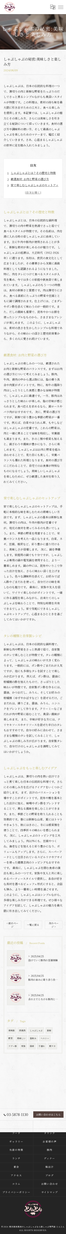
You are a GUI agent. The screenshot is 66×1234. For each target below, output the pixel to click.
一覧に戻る (33, 925)
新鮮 (49, 1030)
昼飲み (33, 1038)
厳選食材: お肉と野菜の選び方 (30, 179)
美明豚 (11, 1030)
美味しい (21, 1038)
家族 (23, 1046)
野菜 (10, 1038)
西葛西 (22, 1030)
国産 (32, 1046)
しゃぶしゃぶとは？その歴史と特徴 (33, 173)
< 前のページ (12, 924)
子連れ (42, 1046)
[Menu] (60, 7)
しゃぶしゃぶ (36, 1030)
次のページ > (54, 924)
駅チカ (52, 1046)
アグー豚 (12, 1046)
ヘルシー (45, 1038)
